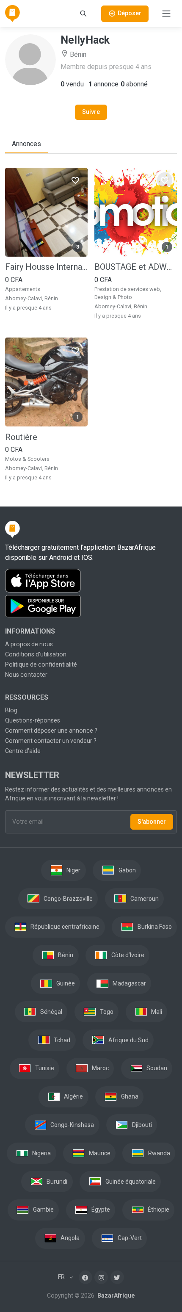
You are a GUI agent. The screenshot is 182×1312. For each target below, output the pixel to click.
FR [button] (62, 1276)
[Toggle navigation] (166, 13)
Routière (21, 437)
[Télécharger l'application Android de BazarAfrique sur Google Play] (91, 606)
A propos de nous (29, 644)
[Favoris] (75, 180)
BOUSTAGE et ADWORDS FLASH (135, 267)
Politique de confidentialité (41, 664)
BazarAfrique (115, 1295)
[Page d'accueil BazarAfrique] (12, 13)
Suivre (91, 111)
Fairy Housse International (46, 267)
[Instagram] (101, 1277)
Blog (11, 710)
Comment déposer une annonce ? (51, 730)
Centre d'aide (23, 750)
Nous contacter (26, 674)
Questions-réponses (32, 720)
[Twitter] (117, 1277)
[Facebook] (85, 1277)
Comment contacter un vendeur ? (51, 740)
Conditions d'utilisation (35, 654)
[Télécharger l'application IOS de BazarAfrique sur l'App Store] (91, 580)
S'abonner (152, 821)
